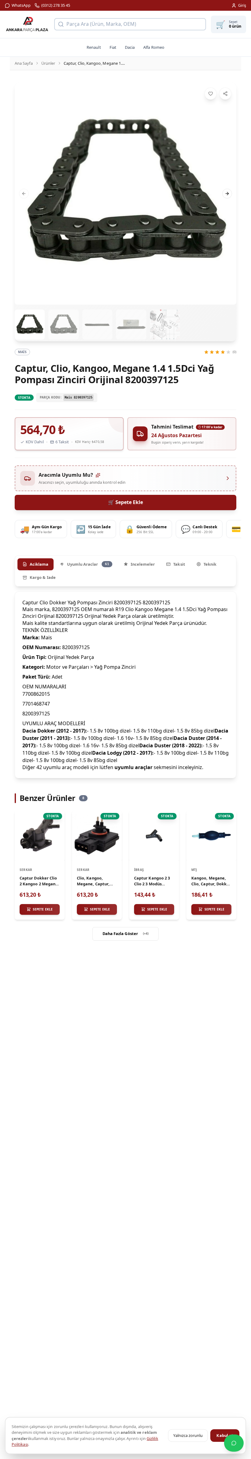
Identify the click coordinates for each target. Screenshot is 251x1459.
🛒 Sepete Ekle (125, 502)
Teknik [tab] (210, 564)
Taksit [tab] (179, 564)
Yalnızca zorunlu (188, 1435)
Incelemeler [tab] (143, 564)
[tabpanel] (125, 685)
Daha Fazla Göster (126, 933)
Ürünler (48, 63)
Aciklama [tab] (39, 564)
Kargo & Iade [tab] (43, 577)
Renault (94, 47)
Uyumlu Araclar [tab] (88, 564)
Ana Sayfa (24, 63)
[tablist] (125, 570)
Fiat (113, 47)
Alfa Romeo (153, 47)
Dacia (130, 47)
